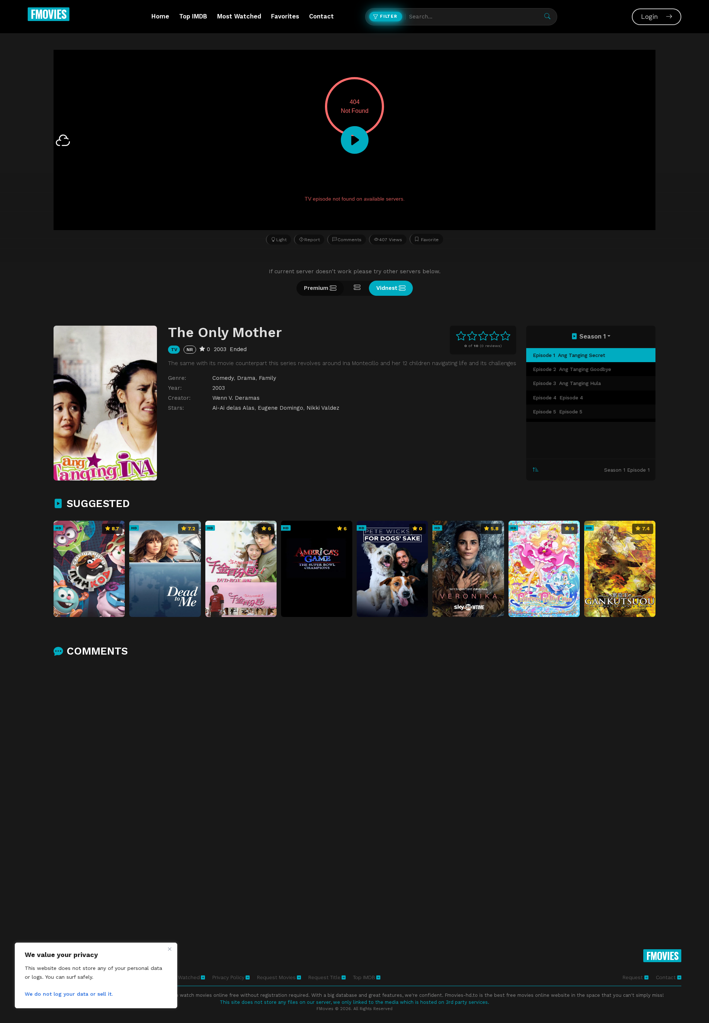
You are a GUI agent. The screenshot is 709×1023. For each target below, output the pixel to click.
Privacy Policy (228, 977)
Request (633, 977)
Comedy (223, 378)
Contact (321, 16)
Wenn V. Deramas (236, 398)
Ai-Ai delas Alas (233, 408)
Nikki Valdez (322, 408)
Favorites (285, 16)
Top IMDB (193, 16)
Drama (246, 378)
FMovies (48, 14)
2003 (218, 388)
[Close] (169, 948)
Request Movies (276, 977)
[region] (96, 975)
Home (160, 16)
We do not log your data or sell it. (69, 994)
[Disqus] (354, 760)
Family (267, 378)
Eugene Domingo (280, 408)
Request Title (324, 977)
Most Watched (239, 16)
